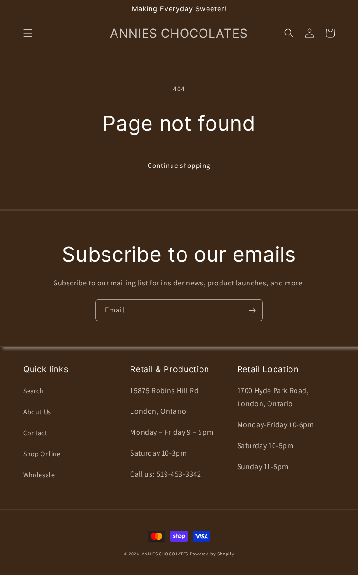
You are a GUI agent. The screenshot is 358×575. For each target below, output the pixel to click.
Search (33, 391)
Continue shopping (179, 165)
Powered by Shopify (212, 554)
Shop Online (42, 454)
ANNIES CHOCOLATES (165, 554)
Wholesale (39, 475)
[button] (28, 33)
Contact (35, 433)
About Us (37, 412)
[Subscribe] (252, 310)
